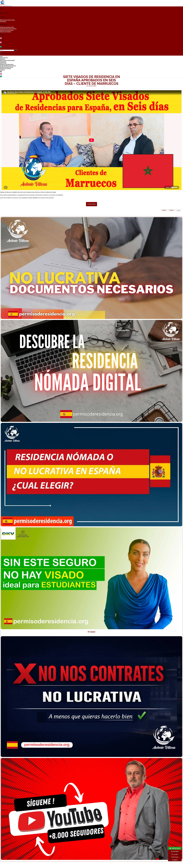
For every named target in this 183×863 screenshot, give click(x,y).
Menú (1, 53)
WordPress (32, 862)
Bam (37, 862)
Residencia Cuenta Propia (6, 30)
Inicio (1, 8)
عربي (178, 210)
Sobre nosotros (4, 12)
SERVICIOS (3, 24)
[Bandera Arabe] (1, 47)
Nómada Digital (175, 851)
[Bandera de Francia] (1, 38)
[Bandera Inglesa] (1, 43)
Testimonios (3, 21)
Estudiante (175, 860)
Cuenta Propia (174, 857)
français (171, 210)
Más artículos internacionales (7, 20)
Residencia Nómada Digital (7, 27)
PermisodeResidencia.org (6, 5)
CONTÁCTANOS (91, 204)
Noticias (2, 17)
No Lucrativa (175, 854)
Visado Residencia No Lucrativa (8, 28)
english (164, 210)
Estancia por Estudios (5, 31)
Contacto (2, 34)
